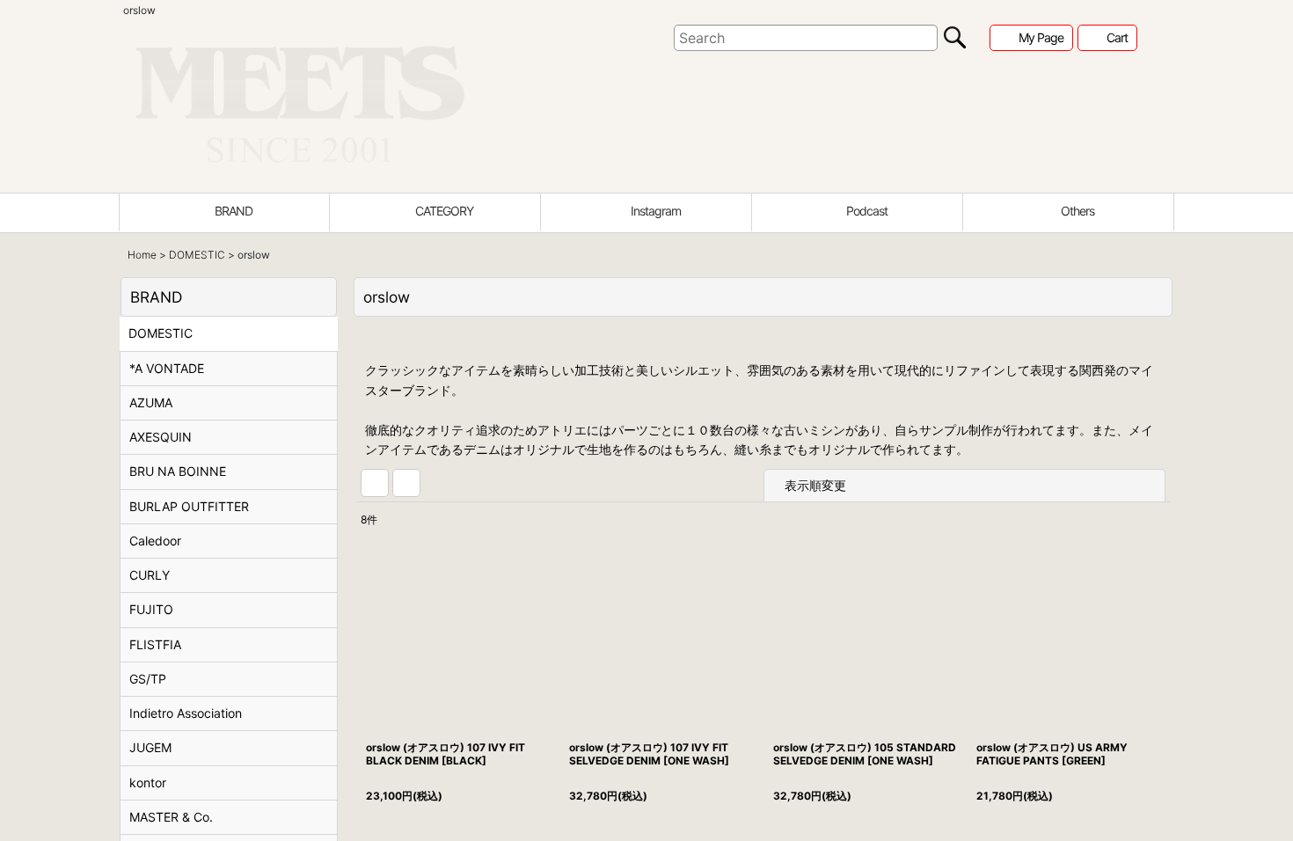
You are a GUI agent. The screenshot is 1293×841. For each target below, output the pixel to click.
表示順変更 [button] (817, 500)
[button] (1068, 213)
